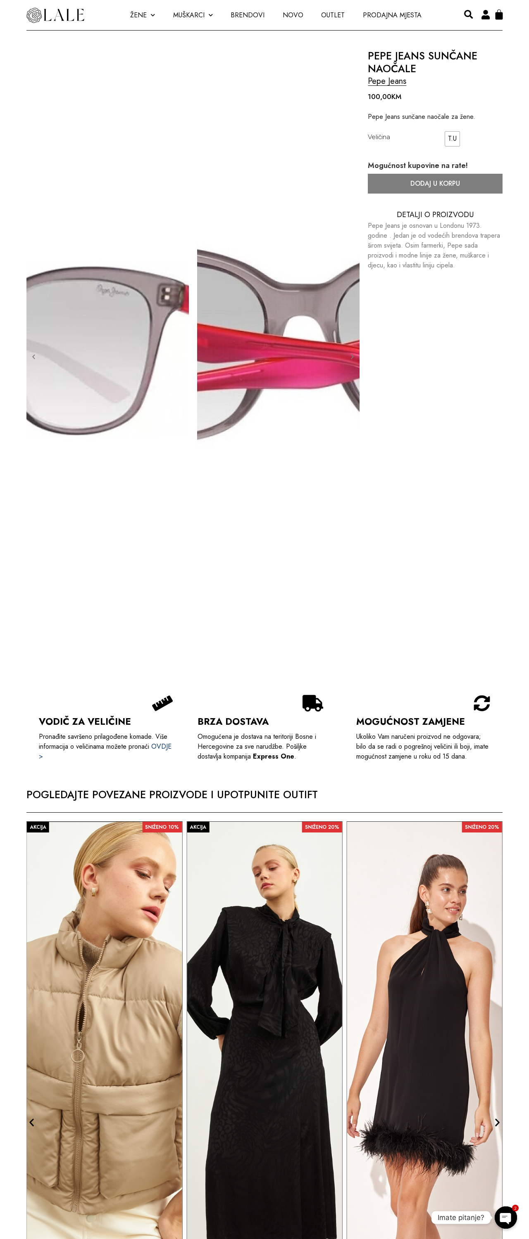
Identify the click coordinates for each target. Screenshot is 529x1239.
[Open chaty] (506, 1217)
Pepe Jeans (387, 81)
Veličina (379, 137)
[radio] (452, 139)
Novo (293, 15)
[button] (468, 15)
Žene (138, 15)
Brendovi (247, 15)
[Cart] (499, 14)
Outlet (333, 15)
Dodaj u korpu (435, 183)
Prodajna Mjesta (392, 15)
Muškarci (189, 15)
